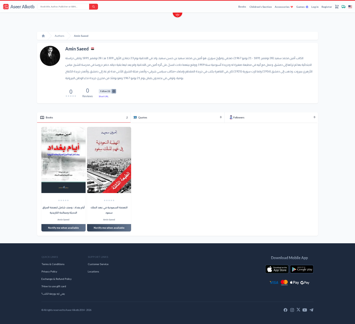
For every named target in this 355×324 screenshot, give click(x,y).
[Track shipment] (343, 6)
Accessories (282, 6)
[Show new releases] (177, 15)
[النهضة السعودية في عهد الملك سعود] (109, 160)
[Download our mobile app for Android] (302, 269)
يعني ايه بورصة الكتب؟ (53, 293)
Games (300, 6)
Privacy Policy (49, 271)
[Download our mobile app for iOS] (277, 269)
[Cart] (336, 6)
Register (327, 6)
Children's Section (260, 6)
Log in (315, 6)
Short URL (104, 96)
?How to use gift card (53, 286)
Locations (93, 271)
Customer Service (98, 264)
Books (242, 6)
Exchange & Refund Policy (56, 278)
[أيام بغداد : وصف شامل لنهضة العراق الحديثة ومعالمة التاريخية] (63, 160)
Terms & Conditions (53, 264)
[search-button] (93, 7)
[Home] (43, 36)
